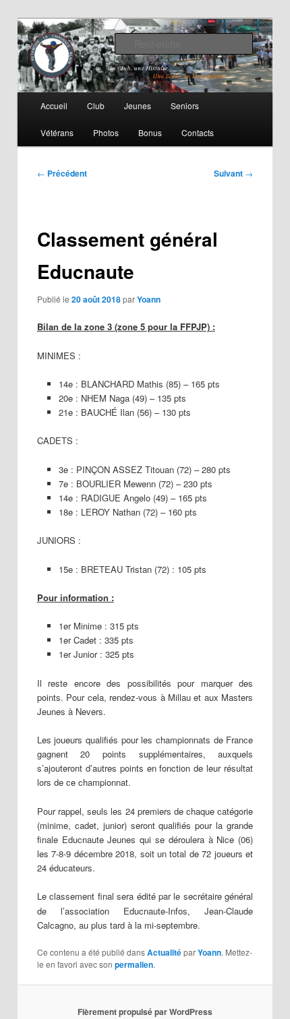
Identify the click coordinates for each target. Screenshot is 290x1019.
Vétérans (57, 132)
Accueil (53, 105)
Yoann (149, 299)
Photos (106, 132)
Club (96, 105)
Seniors (185, 105)
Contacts (197, 132)
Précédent (62, 173)
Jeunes (137, 105)
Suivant (233, 173)
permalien (134, 964)
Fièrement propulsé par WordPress (145, 1012)
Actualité (164, 952)
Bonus (150, 132)
